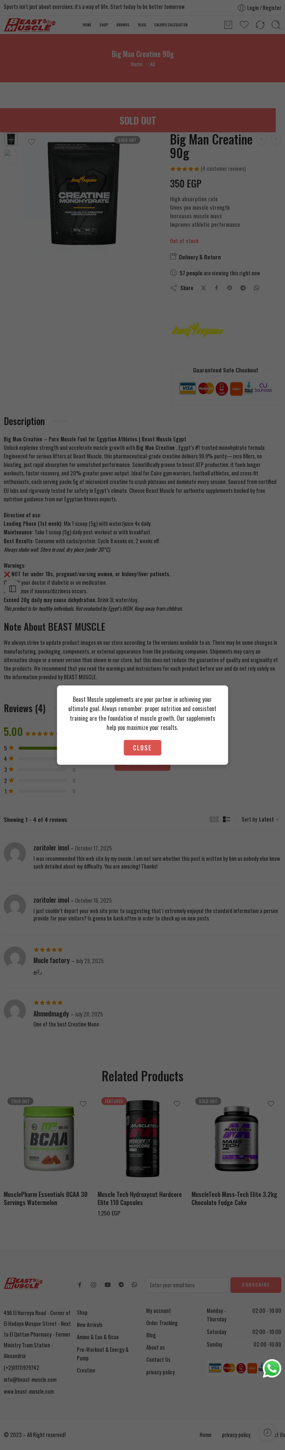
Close (142, 747)
